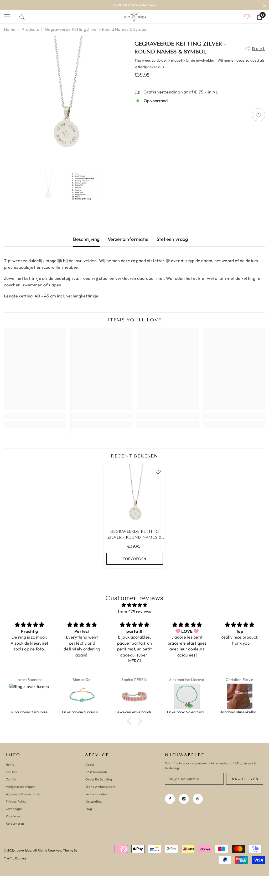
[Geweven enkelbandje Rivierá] (134, 696)
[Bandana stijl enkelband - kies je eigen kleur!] (240, 696)
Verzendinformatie (128, 239)
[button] (130, 721)
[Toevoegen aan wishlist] (258, 114)
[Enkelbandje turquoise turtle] (82, 696)
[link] (35, 416)
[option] (134, 5)
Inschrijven (244, 779)
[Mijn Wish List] (247, 17)
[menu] (7, 17)
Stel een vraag (172, 239)
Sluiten (264, 5)
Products (30, 29)
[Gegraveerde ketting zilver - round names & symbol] (134, 495)
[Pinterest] (198, 799)
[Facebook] (170, 799)
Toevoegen (134, 558)
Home (9, 29)
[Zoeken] (22, 17)
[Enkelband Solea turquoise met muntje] (187, 696)
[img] (134, 605)
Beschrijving (86, 239)
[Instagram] (184, 799)
